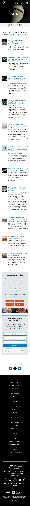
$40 (19, 304)
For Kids (15, 396)
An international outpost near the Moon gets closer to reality (17, 189)
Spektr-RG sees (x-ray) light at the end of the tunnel (18, 169)
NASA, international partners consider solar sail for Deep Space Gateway (18, 59)
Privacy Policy (22, 348)
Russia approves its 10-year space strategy (17, 254)
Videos (15, 412)
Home (17, 364)
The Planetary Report (15, 418)
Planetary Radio (15, 407)
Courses (15, 415)
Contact (15, 434)
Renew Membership (15, 441)
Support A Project (15, 444)
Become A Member (15, 431)
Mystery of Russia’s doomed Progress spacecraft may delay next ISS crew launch (18, 148)
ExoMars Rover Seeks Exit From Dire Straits (17, 237)
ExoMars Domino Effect (16, 218)
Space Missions (15, 388)
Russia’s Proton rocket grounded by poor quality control (17, 125)
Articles (22, 364)
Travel (15, 449)
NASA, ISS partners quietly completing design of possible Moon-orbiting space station (17, 102)
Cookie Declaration (15, 500)
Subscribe (15, 345)
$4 (10, 301)
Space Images (15, 409)
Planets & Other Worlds (15, 385)
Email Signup (15, 428)
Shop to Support (15, 447)
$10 (19, 301)
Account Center (8, 483)
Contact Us (17, 483)
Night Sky (15, 391)
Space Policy (15, 393)
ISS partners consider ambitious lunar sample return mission (16, 42)
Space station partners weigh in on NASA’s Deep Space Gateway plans (16, 78)
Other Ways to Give (15, 452)
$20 (10, 304)
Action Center (15, 425)
